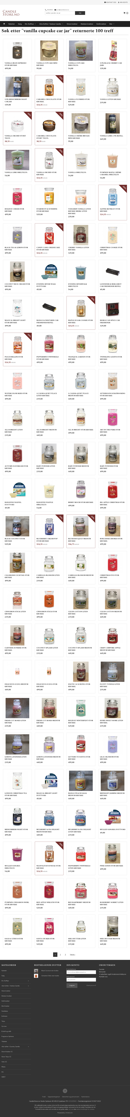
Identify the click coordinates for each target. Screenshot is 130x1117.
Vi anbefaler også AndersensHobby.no (112, 974)
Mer (110, 24)
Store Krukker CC (7, 1052)
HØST (3, 1077)
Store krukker (72, 24)
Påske (3, 1067)
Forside (101, 969)
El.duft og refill (6, 1031)
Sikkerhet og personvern (70, 1097)
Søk (80, 13)
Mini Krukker (5, 1006)
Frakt (44, 1097)
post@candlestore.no (62, 10)
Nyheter (11, 24)
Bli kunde (102, 972)
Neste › (72, 954)
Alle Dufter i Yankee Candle (50, 24)
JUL (3, 1072)
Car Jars (4, 1026)
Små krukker (101, 24)
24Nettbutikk (69, 1113)
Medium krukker (87, 24)
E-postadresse (71, 969)
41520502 (50, 10)
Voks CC (4, 1062)
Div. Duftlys (29, 24)
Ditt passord (70, 977)
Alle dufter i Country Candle (11, 1047)
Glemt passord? (91, 985)
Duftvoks (4, 1016)
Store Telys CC (6, 1057)
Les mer (71, 1109)
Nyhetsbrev (85, 1097)
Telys (3, 1021)
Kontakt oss (103, 977)
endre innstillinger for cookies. (86, 1109)
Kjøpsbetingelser (54, 1097)
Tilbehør (4, 1041)
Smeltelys (5, 1011)
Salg (20, 24)
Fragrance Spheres (8, 1036)
